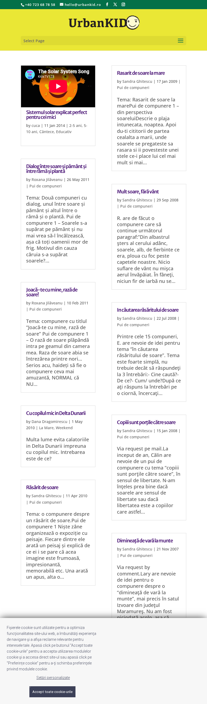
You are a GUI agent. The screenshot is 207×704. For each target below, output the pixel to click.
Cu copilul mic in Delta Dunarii (55, 413)
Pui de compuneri (45, 186)
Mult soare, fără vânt (138, 192)
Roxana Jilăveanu (47, 179)
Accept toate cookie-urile (52, 692)
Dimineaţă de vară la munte (145, 541)
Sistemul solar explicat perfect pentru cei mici (56, 114)
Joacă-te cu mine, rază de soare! (51, 292)
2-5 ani (75, 125)
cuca (36, 125)
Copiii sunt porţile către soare (146, 422)
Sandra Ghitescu (46, 495)
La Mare (46, 427)
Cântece (46, 131)
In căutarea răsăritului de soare (147, 310)
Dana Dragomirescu (49, 421)
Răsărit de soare (42, 487)
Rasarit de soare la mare (141, 73)
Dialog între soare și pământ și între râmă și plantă (56, 168)
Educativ (63, 131)
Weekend (64, 427)
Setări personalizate (53, 677)
